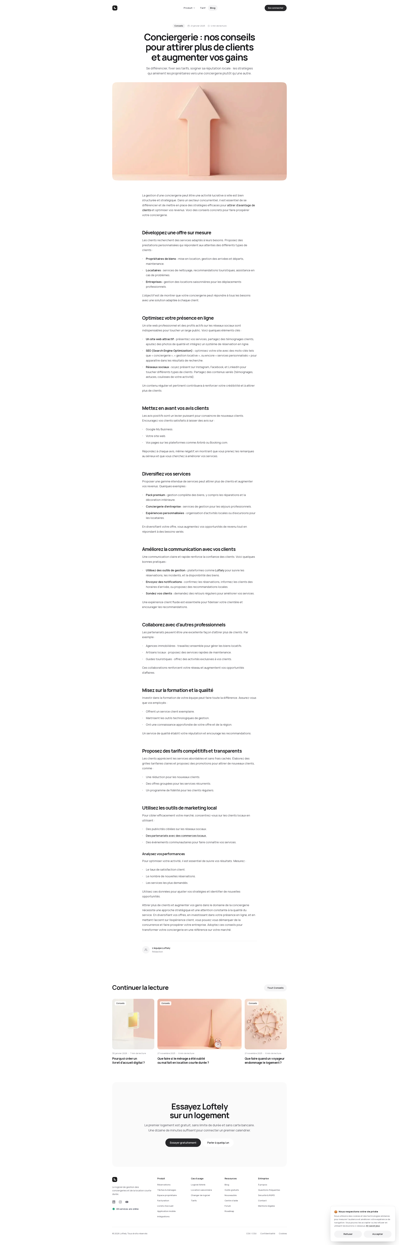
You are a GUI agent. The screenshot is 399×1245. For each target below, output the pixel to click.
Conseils (178, 25)
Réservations (164, 1184)
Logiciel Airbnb (198, 1184)
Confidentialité (267, 1233)
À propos (262, 1184)
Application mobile (166, 1211)
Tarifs (194, 1200)
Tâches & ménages (166, 1190)
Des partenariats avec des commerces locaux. (176, 835)
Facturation (163, 1200)
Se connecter (275, 8)
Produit (188, 8)
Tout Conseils (275, 987)
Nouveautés (231, 1195)
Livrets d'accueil (165, 1205)
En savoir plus (373, 1225)
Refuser (348, 1234)
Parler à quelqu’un (218, 1142)
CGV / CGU (251, 1233)
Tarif (202, 8)
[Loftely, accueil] (114, 7)
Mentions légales (266, 1205)
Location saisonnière (201, 1190)
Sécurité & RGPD (266, 1195)
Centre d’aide (231, 1200)
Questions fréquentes (269, 1190)
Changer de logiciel (200, 1195)
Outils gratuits (232, 1190)
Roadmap (229, 1211)
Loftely (219, 570)
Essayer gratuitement (183, 1142)
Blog (212, 8)
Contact (262, 1200)
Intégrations (163, 1216)
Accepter (377, 1234)
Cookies (283, 1233)
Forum (228, 1205)
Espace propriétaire (167, 1195)
